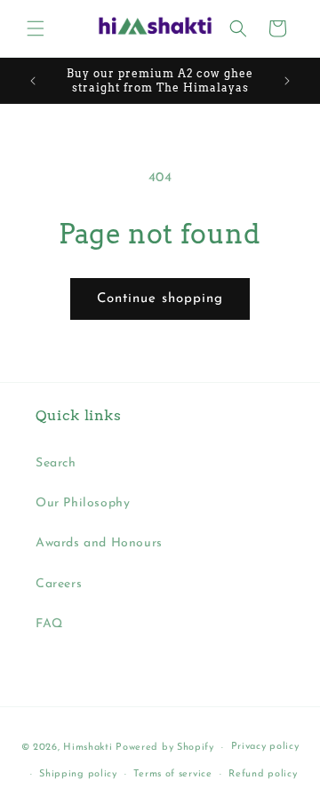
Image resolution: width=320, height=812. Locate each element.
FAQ (49, 624)
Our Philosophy (83, 503)
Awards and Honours (99, 543)
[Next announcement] (287, 80)
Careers (59, 584)
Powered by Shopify (165, 747)
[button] (35, 28)
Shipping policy (78, 774)
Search (56, 463)
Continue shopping (160, 299)
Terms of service (172, 774)
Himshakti (87, 747)
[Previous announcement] (32, 80)
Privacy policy (265, 747)
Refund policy (262, 774)
